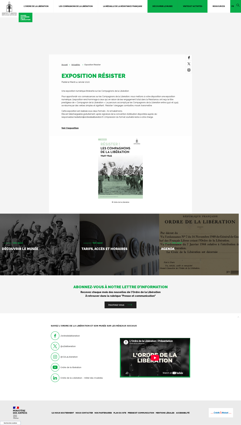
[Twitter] (188, 63)
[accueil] (16, 11)
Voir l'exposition (70, 128)
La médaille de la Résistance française (122, 6)
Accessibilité (182, 413)
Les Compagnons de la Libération (76, 6)
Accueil (65, 65)
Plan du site (119, 413)
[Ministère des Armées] (20, 412)
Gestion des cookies (10, 423)
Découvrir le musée (163, 6)
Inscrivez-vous (116, 304)
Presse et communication (141, 413)
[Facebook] (189, 57)
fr (232, 6)
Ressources (219, 6)
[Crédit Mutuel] (221, 412)
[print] (188, 70)
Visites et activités (192, 6)
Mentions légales (165, 413)
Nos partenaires (103, 413)
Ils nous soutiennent (63, 413)
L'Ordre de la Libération (36, 6)
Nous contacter (84, 413)
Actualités (75, 65)
